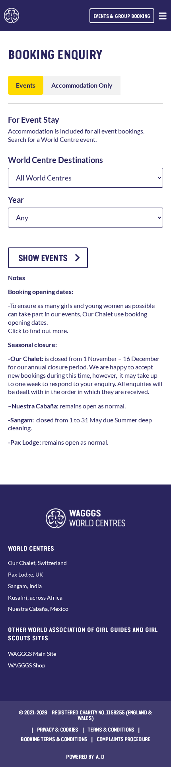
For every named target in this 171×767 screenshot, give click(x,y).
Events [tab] (25, 85)
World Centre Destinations (55, 160)
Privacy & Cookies (57, 729)
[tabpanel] (85, 282)
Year (16, 200)
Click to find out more (37, 330)
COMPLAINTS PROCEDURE (123, 739)
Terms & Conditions (110, 729)
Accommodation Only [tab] (82, 85)
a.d (100, 756)
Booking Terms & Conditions (54, 739)
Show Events (42, 257)
